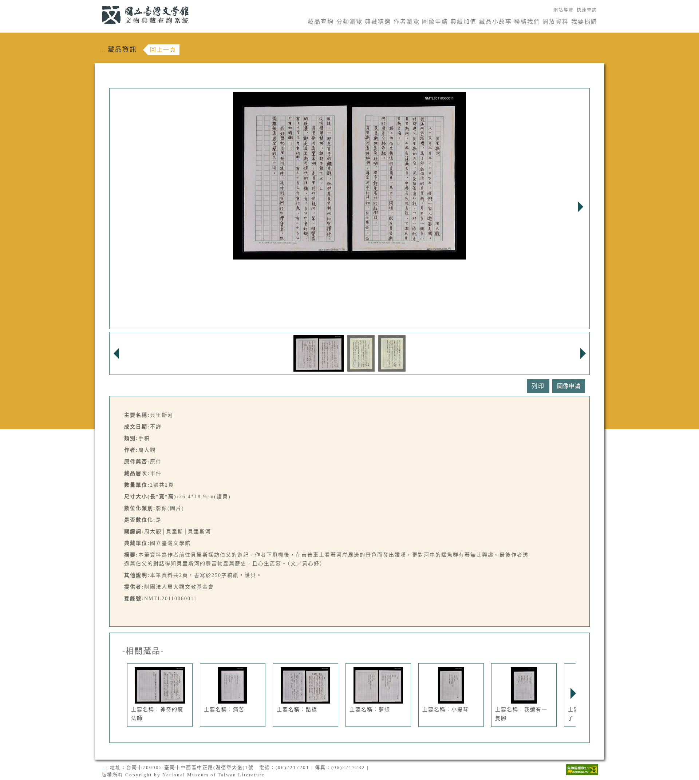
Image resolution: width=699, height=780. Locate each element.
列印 (538, 386)
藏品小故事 (495, 22)
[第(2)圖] (361, 353)
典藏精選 (378, 22)
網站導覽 (563, 10)
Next (580, 206)
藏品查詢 (321, 22)
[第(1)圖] (318, 353)
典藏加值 (463, 22)
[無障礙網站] (582, 769)
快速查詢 (587, 10)
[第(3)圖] (392, 353)
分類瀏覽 (349, 22)
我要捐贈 (584, 22)
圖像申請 (435, 22)
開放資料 (555, 22)
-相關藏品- (143, 651)
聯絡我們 (527, 22)
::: (97, 4)
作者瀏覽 (407, 22)
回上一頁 (163, 50)
